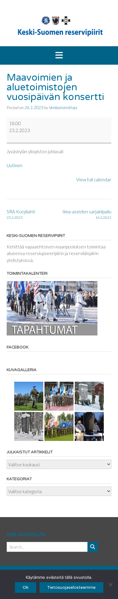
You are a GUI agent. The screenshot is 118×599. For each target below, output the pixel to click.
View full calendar (93, 179)
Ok (25, 587)
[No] (110, 584)
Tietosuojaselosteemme (71, 587)
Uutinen (14, 165)
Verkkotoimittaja (63, 107)
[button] (59, 55)
